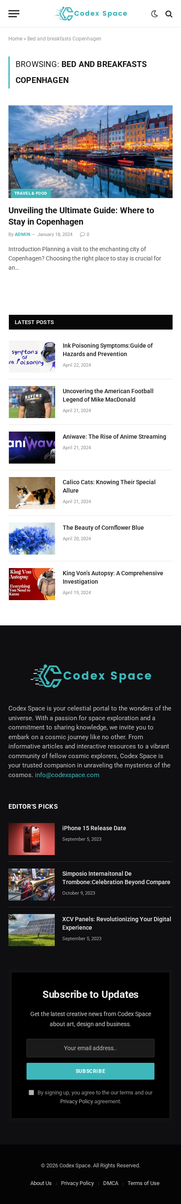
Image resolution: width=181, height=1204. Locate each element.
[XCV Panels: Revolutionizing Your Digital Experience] (31, 930)
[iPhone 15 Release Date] (31, 839)
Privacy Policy (76, 1101)
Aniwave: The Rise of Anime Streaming (114, 436)
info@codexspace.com (67, 775)
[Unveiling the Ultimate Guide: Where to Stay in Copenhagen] (90, 151)
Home (15, 39)
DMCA (110, 1183)
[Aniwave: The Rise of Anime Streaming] (32, 448)
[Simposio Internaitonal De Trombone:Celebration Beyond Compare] (31, 885)
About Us (41, 1183)
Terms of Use (144, 1183)
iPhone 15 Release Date (94, 828)
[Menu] (13, 13)
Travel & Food (31, 193)
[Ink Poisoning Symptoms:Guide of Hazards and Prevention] (32, 357)
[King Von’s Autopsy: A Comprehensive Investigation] (32, 584)
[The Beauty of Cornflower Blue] (32, 539)
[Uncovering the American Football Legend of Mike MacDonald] (32, 402)
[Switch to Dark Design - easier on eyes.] (154, 14)
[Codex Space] (90, 13)
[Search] (168, 13)
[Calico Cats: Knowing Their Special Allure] (32, 493)
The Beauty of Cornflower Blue (103, 527)
